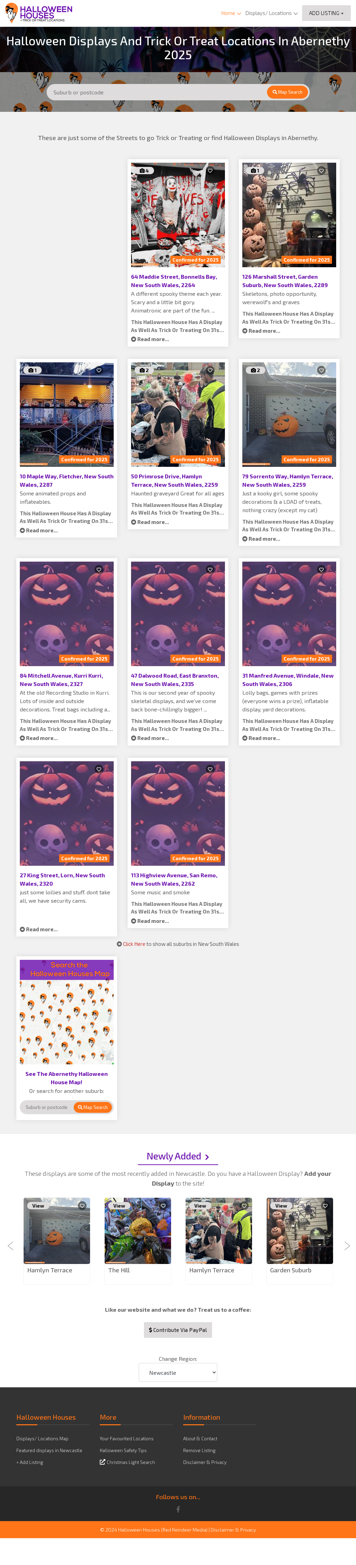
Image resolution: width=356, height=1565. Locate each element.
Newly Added (174, 1155)
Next (344, 1241)
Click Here (134, 944)
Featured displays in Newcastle (49, 1450)
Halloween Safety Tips (123, 1450)
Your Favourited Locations (127, 1438)
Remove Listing (199, 1450)
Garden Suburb (291, 1270)
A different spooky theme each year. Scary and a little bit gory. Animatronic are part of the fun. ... (176, 302)
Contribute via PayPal (179, 1330)
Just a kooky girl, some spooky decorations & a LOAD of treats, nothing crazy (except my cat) (282, 501)
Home (228, 13)
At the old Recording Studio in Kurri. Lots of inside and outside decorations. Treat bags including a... (65, 700)
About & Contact (200, 1438)
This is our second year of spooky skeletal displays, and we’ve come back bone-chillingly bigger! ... (173, 700)
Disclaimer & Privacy (205, 1462)
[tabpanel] (56, 1241)
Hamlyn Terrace (49, 1270)
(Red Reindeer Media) (184, 1530)
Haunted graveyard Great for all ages (177, 493)
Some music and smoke (160, 892)
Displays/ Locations (268, 13)
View (38, 1206)
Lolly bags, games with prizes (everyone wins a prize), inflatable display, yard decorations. (285, 700)
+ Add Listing (29, 1462)
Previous (11, 1241)
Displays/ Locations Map (42, 1438)
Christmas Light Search (131, 1462)
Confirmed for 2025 (195, 260)
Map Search (289, 92)
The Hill (119, 1270)
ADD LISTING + (326, 13)
